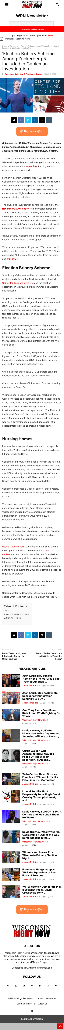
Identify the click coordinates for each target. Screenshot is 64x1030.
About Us (42, 1003)
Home (4, 46)
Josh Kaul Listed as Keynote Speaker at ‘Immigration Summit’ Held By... (40, 695)
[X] (28, 120)
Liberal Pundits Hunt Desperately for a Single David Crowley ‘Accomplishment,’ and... (41, 796)
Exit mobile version (32, 1018)
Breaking (14, 46)
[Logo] (32, 937)
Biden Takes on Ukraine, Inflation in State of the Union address (14, 656)
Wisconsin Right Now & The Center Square (23, 74)
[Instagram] (16, 985)
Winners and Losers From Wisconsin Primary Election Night (39, 855)
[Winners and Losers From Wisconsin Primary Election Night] (11, 857)
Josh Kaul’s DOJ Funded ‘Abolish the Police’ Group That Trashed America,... (41, 678)
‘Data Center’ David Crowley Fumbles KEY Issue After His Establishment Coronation (40, 777)
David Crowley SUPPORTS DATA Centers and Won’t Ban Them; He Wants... (42, 814)
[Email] (42, 120)
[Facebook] (21, 120)
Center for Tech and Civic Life (18, 283)
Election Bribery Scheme (17, 614)
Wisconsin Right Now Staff (35, 720)
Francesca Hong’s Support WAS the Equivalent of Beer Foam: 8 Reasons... (39, 872)
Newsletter (51, 998)
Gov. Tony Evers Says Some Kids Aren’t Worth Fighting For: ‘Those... (41, 713)
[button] (6, 4)
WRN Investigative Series (20, 998)
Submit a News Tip (26, 1003)
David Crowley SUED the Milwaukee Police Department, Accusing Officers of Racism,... (41, 733)
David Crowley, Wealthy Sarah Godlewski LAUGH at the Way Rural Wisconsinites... (41, 834)
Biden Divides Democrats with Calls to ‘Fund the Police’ (49, 656)
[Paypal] (40, 985)
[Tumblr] (49, 120)
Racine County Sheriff (13, 546)
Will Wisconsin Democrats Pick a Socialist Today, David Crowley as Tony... (41, 889)
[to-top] (60, 1025)
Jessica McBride (30, 685)
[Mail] (32, 985)
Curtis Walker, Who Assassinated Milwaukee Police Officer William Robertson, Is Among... (38, 755)
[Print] (14, 120)
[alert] (32, 39)
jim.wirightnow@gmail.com (38, 967)
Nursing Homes (13, 618)
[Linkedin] (35, 120)
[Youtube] (56, 985)
